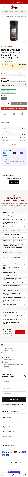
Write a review (14, 182)
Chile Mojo (16, 469)
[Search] (25, 11)
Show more (14, 144)
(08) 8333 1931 (8, 355)
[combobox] (14, 11)
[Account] (22, 7)
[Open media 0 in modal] (25, 41)
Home (2, 16)
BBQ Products (9, 16)
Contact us (23, 205)
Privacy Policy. (12, 406)
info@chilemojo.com (9, 359)
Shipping (15, 81)
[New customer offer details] (25, 376)
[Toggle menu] (4, 6)
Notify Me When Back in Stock (15, 108)
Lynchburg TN (8, 46)
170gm (4, 99)
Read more (3, 78)
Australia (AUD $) (19, 2)
